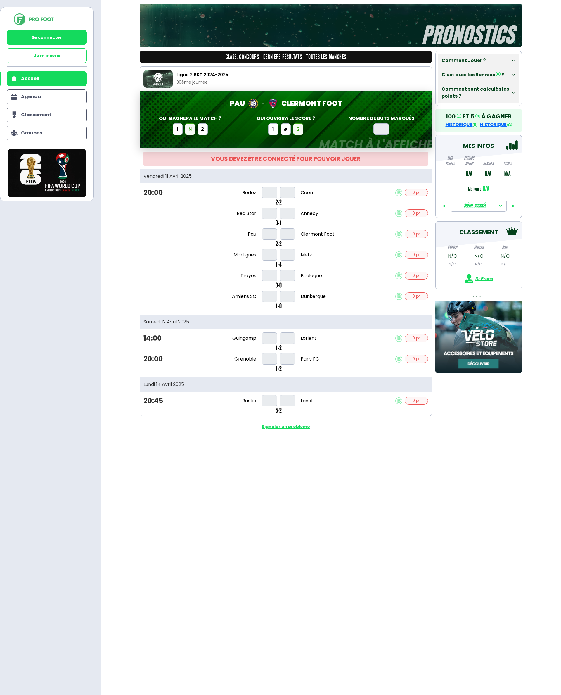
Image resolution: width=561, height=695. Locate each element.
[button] (478, 61)
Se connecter (47, 37)
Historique (459, 124)
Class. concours (242, 57)
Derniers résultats (282, 57)
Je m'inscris (47, 55)
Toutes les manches (326, 57)
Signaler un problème (286, 427)
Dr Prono (484, 279)
